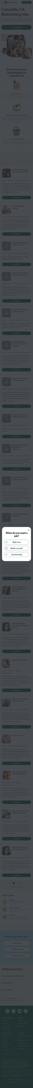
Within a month (16, 548)
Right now (17, 542)
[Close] (28, 530)
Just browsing (16, 555)
